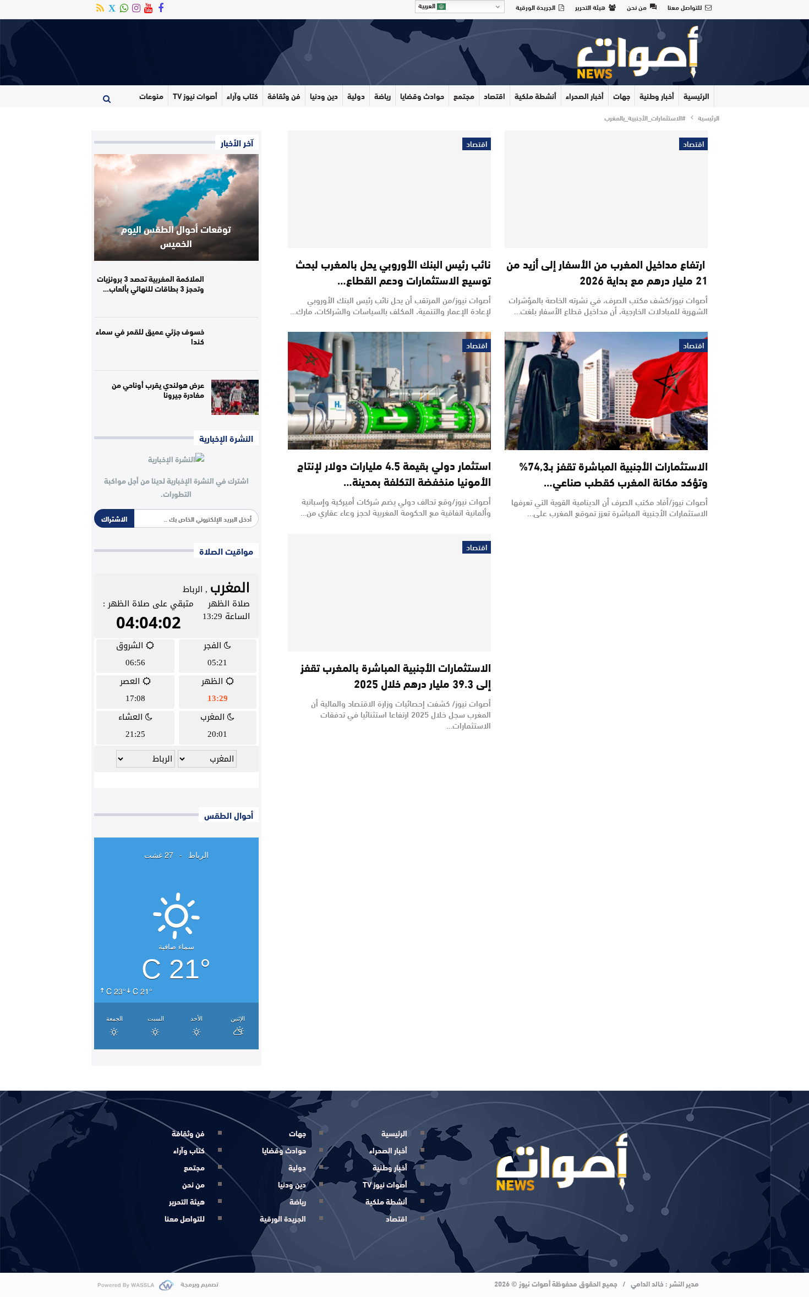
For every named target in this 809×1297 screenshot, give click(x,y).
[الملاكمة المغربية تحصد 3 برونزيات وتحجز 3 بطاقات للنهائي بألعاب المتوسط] (235, 291)
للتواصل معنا (685, 7)
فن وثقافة (283, 96)
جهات (621, 96)
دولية (356, 96)
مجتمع (463, 96)
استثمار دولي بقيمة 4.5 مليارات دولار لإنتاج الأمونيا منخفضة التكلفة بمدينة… (394, 473)
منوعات (151, 96)
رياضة (382, 96)
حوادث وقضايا (422, 96)
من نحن (637, 7)
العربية (427, 5)
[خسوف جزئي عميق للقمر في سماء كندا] (235, 344)
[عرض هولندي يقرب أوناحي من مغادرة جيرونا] (235, 397)
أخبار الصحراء (585, 96)
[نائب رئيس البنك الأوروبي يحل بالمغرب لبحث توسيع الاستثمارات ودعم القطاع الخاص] (389, 189)
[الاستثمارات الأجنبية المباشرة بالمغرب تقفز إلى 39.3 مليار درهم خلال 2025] (389, 593)
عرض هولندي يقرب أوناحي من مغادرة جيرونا (158, 389)
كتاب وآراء (242, 96)
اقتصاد (494, 96)
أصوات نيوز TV (195, 96)
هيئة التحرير (590, 7)
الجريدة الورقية (535, 7)
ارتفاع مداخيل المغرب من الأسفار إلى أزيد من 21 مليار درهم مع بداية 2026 (607, 271)
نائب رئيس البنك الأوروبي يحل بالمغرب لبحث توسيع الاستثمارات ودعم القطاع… (393, 271)
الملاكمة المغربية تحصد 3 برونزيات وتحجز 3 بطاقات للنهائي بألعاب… (150, 283)
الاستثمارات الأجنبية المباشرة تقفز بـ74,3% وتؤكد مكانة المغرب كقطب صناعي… (613, 473)
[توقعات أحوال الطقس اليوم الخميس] (176, 207)
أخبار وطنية (656, 96)
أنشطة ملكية (535, 96)
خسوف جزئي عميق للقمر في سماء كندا (150, 336)
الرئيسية (696, 96)
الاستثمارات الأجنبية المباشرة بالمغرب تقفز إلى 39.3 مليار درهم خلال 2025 (395, 674)
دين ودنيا (324, 96)
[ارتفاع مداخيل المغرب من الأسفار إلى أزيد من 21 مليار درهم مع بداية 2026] (606, 189)
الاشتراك (114, 518)
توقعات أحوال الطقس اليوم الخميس (176, 235)
